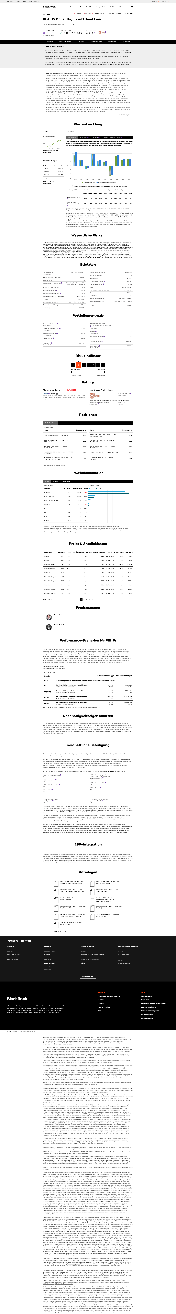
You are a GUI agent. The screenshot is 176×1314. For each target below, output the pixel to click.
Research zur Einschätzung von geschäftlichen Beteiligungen (95, 1282)
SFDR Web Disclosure (114, 13)
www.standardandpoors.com (90, 1265)
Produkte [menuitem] (73, 7)
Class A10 (47, 556)
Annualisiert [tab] (83, 137)
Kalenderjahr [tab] (72, 137)
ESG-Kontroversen (48, 1284)
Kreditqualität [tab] (66, 481)
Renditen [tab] (70, 132)
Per (44, 672)
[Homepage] (17, 999)
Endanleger (154, 1)
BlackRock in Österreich (13, 954)
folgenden (109, 771)
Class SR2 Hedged (50, 576)
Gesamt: (45, 393)
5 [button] (92, 599)
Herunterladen (129, 13)
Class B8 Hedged (49, 568)
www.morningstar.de (74, 1264)
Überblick (49, 41)
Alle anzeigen (47, 954)
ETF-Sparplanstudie (123, 954)
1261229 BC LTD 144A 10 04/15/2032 (56, 435)
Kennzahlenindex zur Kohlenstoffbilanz (66, 1282)
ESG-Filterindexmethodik (121, 1282)
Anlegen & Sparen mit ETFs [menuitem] (105, 7)
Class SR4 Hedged (50, 589)
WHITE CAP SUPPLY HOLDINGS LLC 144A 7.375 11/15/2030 (103, 435)
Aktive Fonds (47, 957)
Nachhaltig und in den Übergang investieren (92, 954)
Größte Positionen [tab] (50, 423)
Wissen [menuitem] (121, 7)
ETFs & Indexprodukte (124, 963)
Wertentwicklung (65, 41)
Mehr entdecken (88, 976)
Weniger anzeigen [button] (124, 114)
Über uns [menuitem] (63, 7)
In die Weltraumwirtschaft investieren (128, 957)
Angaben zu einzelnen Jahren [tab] (112, 137)
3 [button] (86, 599)
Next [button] (96, 599)
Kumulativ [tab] (95, 137)
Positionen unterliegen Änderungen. (54, 465)
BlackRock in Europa (12, 959)
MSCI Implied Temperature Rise (64, 1284)
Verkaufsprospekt (99, 13)
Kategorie (47, 488)
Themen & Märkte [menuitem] (86, 7)
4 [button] (89, 599)
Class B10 (47, 560)
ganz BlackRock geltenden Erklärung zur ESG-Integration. (69, 860)
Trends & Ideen (85, 966)
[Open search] (132, 7)
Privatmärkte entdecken (87, 957)
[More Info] (94, 32)
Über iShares (10, 957)
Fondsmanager (96, 41)
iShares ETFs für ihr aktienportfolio (90, 959)
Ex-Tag (45, 165)
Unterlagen (126, 41)
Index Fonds (47, 959)
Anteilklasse (48, 552)
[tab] (53, 142)
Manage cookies (147, 1018)
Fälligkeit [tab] (55, 481)
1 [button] (81, 599)
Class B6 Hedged (49, 564)
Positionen (112, 41)
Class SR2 (47, 572)
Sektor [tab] (47, 481)
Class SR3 (47, 585)
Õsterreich (164, 1)
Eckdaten (81, 41)
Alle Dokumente (61, 932)
